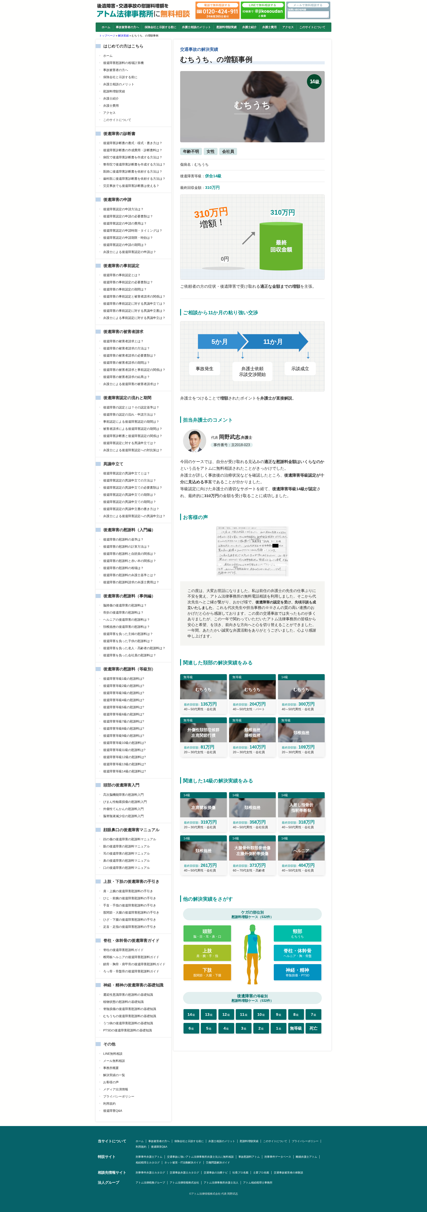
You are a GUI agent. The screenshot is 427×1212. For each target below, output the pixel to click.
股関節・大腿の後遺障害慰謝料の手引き (131, 912)
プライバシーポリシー (118, 1096)
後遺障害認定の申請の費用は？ (125, 223)
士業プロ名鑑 (261, 1172)
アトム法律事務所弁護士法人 (221, 1182)
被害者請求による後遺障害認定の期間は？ (132, 429)
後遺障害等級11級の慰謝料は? (124, 750)
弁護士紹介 (249, 27)
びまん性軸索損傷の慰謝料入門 (125, 802)
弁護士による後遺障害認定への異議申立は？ (134, 516)
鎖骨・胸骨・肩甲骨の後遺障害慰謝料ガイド (134, 964)
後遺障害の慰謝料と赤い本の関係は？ (129, 561)
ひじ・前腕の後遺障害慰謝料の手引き (129, 898)
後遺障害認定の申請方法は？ (123, 209)
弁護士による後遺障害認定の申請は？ (129, 252)
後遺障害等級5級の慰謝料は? (123, 707)
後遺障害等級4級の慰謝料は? (123, 700)
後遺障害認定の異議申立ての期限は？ (129, 494)
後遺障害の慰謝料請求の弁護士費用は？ (131, 582)
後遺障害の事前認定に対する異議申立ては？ (134, 303)
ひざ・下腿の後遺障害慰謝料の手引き (129, 919)
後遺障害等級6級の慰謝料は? (123, 714)
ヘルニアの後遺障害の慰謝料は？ (126, 619)
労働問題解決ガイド (218, 1162)
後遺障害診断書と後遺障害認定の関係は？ (132, 436)
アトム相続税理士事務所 (257, 1182)
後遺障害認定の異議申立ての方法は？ (129, 480)
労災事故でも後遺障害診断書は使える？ (131, 186)
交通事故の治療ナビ (216, 1172)
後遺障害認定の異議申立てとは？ (126, 473)
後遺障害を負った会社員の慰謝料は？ (129, 655)
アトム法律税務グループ (150, 1182)
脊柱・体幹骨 (298, 953)
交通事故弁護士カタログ (184, 1172)
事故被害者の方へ (127, 27)
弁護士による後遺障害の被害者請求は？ (131, 384)
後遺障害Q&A (112, 1110)
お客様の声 (111, 1082)
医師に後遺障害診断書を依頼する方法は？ (132, 171)
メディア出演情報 (115, 1089)
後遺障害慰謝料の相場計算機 (123, 63)
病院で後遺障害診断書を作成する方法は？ (132, 157)
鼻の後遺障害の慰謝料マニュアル (126, 860)
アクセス (288, 27)
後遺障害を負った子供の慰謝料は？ (128, 641)
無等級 (296, 1028)
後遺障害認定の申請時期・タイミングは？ (132, 230)
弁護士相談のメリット (196, 27)
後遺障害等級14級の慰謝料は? (124, 771)
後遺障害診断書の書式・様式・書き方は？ (132, 143)
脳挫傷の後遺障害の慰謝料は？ (125, 605)
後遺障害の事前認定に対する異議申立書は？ (134, 310)
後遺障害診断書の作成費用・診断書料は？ (132, 150)
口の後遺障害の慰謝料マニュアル (126, 867)
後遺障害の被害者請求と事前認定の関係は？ (134, 369)
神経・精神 (297, 972)
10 (261, 1014)
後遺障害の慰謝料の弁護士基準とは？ (129, 575)
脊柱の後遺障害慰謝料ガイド (123, 950)
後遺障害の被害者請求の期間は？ (126, 362)
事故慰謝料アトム (249, 1156)
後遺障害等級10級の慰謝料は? (124, 743)
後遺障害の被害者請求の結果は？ (126, 377)
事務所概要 (111, 1068)
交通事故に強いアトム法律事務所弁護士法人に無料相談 (200, 1156)
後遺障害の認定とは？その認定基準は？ (131, 407)
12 (226, 1014)
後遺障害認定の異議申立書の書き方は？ (131, 509)
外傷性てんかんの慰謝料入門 (123, 809)
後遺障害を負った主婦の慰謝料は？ (128, 634)
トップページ (107, 35)
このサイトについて (312, 27)
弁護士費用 (269, 27)
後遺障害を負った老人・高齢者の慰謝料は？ (134, 648)
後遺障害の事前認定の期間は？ (125, 289)
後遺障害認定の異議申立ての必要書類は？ (132, 487)
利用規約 (109, 1103)
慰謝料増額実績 (226, 27)
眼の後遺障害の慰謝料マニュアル (126, 846)
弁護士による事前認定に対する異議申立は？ (134, 318)
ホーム (106, 27)
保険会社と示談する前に (160, 27)
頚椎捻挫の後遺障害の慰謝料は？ (126, 626)
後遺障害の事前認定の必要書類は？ (128, 282)
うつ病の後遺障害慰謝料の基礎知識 (128, 1023)
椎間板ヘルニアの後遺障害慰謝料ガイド (131, 957)
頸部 (297, 933)
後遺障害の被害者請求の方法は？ (126, 348)
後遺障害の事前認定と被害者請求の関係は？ (134, 296)
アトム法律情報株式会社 (184, 1182)
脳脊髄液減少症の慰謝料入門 (123, 816)
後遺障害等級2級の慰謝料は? (123, 686)
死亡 (314, 1028)
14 (191, 1014)
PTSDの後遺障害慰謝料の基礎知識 (127, 1030)
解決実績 (123, 35)
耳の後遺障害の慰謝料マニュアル (126, 853)
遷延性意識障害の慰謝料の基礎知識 (128, 994)
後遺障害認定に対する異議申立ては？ (129, 443)
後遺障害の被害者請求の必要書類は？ (129, 355)
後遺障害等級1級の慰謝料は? (123, 678)
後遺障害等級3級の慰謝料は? (123, 693)
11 (244, 1014)
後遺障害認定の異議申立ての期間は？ (129, 502)
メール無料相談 (114, 1061)
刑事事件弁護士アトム (149, 1156)
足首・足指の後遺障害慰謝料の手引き (129, 926)
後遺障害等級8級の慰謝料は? (123, 728)
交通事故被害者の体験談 (288, 1172)
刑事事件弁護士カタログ (150, 1172)
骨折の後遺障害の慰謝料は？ (123, 612)
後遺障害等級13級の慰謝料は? (124, 764)
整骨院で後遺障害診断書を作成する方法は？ (134, 164)
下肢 (207, 972)
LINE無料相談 (113, 1053)
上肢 (207, 953)
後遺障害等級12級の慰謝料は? (124, 757)
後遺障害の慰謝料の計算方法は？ (126, 546)
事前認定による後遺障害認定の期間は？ (131, 421)
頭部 (207, 933)
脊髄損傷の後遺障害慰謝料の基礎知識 (129, 1009)
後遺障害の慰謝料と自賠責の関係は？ (129, 553)
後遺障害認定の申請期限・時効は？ (128, 237)
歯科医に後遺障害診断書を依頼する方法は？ (134, 178)
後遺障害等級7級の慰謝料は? (123, 721)
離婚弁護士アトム (306, 1156)
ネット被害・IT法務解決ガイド (182, 1162)
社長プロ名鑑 (240, 1172)
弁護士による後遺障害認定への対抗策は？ (132, 450)
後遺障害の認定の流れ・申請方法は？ (129, 414)
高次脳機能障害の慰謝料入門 (123, 794)
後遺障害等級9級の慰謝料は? (123, 735)
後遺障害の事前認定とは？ (122, 275)
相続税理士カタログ (148, 1162)
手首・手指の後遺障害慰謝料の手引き (129, 905)
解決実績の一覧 (114, 1075)
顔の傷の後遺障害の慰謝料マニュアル (129, 839)
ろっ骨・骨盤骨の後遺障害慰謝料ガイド (131, 971)
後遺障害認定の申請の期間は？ (125, 245)
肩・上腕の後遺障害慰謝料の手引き (128, 891)
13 (209, 1014)
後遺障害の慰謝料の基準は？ (123, 539)
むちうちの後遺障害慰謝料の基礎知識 (129, 1016)
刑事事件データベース (277, 1156)
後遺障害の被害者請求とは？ (123, 341)
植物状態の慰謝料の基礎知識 (123, 1002)
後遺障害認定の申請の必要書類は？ (128, 216)
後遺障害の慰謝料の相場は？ (123, 568)
